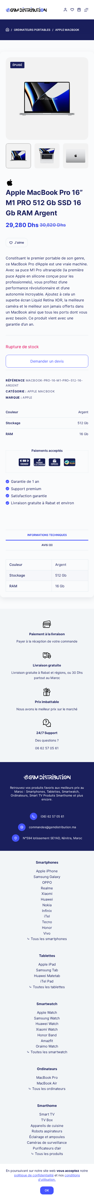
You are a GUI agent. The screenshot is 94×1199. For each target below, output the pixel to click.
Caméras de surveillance (47, 1142)
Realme (47, 888)
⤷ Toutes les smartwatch (47, 1052)
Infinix (47, 911)
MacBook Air (47, 1083)
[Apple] (10, 183)
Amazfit (47, 1041)
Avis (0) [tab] (47, 545)
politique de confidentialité (34, 1175)
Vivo (46, 933)
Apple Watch (47, 1012)
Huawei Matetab (47, 976)
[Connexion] (65, 9)
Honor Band (47, 1035)
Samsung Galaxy (47, 877)
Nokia (47, 905)
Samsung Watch (47, 1018)
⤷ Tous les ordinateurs (46, 1089)
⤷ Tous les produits (47, 1154)
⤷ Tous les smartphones (47, 939)
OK (47, 1190)
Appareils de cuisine (47, 1125)
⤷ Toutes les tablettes (47, 987)
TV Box (47, 1120)
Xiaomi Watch (47, 1029)
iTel (47, 916)
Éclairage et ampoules (47, 1137)
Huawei (47, 899)
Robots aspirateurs (47, 1131)
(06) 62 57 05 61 (52, 816)
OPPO (47, 882)
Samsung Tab (47, 970)
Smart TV (47, 1114)
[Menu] (86, 10)
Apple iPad (47, 964)
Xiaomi (47, 893)
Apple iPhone (47, 871)
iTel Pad (46, 981)
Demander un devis (47, 361)
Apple (27, 397)
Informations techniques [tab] (47, 535)
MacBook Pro (47, 1077)
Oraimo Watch (47, 1046)
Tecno (47, 922)
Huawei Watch (47, 1023)
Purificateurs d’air (47, 1148)
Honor (47, 927)
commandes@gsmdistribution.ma (52, 827)
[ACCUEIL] (7, 29)
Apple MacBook (41, 391)
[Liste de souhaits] (72, 9)
